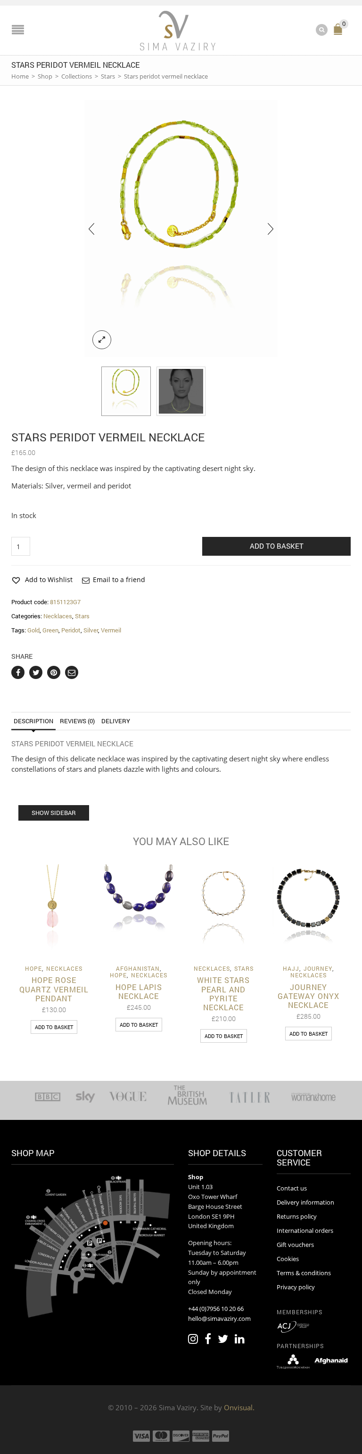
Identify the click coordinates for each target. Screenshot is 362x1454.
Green (50, 630)
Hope (33, 968)
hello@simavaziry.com (219, 1318)
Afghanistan (138, 968)
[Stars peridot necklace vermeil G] (181, 228)
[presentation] (91, 228)
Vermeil (111, 630)
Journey (318, 968)
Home (20, 76)
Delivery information (305, 1202)
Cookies (288, 1258)
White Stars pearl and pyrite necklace (223, 993)
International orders (305, 1230)
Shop (45, 76)
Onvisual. (239, 1407)
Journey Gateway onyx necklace (308, 996)
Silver (90, 630)
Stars (108, 76)
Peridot (71, 630)
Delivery (115, 721)
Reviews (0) (77, 721)
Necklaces (57, 616)
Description (33, 721)
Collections (76, 76)
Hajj (291, 968)
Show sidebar (54, 812)
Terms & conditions (304, 1273)
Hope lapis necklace (138, 991)
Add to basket (277, 546)
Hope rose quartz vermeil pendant (54, 989)
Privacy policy (296, 1287)
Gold (33, 630)
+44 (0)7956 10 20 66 (216, 1308)
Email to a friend (119, 579)
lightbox (101, 339)
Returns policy (297, 1216)
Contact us (292, 1188)
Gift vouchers (295, 1244)
